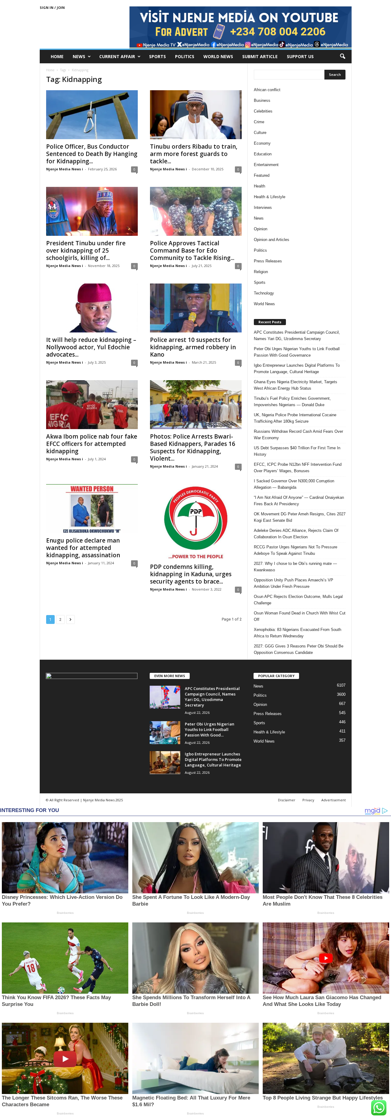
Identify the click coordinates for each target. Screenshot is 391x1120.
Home (57, 56)
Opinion (260, 229)
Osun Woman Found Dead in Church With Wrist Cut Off (299, 616)
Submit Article (260, 56)
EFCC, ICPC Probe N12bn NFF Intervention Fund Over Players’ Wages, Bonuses (298, 467)
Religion (261, 271)
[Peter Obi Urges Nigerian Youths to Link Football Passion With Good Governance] (165, 732)
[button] (342, 56)
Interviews (263, 207)
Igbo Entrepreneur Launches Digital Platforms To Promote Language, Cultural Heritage (297, 368)
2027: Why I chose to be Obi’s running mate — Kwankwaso (295, 566)
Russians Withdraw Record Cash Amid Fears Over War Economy (298, 434)
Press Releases (268, 261)
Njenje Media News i (64, 169)
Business (262, 100)
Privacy (308, 800)
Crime (259, 122)
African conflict (267, 89)
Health (259, 186)
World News (218, 56)
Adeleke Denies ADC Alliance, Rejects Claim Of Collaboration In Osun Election (296, 533)
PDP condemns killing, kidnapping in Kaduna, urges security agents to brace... (191, 574)
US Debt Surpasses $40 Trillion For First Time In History (297, 451)
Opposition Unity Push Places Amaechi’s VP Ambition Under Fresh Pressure (293, 583)
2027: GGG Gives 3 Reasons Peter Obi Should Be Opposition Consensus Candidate (298, 649)
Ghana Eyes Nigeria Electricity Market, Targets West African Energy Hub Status (295, 385)
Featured (261, 175)
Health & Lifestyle (269, 197)
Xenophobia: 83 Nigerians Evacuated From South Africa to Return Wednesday (297, 632)
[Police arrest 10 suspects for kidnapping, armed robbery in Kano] (196, 308)
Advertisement (333, 800)
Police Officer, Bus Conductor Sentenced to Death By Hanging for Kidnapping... (91, 154)
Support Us (300, 56)
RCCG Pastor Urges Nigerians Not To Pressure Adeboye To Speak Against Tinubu (295, 550)
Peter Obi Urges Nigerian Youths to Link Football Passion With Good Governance (297, 352)
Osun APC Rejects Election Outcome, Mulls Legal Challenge (298, 599)
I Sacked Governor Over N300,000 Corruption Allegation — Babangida (294, 484)
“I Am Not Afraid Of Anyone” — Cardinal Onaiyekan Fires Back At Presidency (299, 500)
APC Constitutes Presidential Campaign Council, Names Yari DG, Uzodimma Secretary (297, 335)
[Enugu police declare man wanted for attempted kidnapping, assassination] (92, 508)
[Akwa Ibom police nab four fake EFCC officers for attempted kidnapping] (92, 404)
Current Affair (117, 56)
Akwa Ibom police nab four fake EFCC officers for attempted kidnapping (91, 443)
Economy (262, 143)
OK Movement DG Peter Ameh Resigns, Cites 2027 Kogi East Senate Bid (299, 517)
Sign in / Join (52, 7)
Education (263, 154)
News (79, 56)
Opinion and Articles (271, 239)
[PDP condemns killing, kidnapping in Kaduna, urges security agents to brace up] (196, 521)
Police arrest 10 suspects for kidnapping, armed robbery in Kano (193, 347)
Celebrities (263, 111)
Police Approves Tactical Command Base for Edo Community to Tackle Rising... (192, 250)
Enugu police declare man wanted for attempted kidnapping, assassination (83, 547)
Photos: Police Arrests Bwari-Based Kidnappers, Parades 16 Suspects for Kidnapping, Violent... (192, 447)
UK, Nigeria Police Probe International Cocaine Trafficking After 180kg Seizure (295, 418)
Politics (184, 56)
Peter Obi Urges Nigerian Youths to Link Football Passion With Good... (209, 729)
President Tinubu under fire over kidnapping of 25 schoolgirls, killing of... (86, 250)
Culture (260, 132)
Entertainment (266, 164)
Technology (264, 293)
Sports (157, 56)
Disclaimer (286, 800)
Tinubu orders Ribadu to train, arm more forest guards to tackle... (193, 154)
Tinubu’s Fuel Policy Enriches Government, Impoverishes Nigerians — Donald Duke (292, 401)
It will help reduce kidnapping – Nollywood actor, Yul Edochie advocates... (91, 347)
